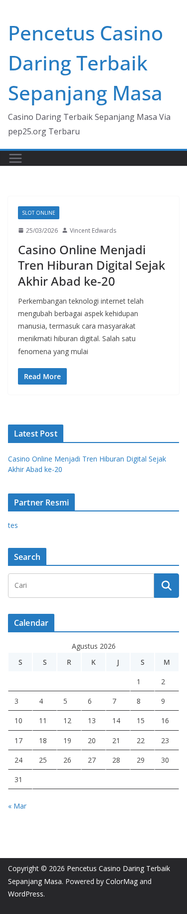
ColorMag (122, 881)
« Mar (17, 806)
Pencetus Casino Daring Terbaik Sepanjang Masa (85, 62)
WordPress (25, 894)
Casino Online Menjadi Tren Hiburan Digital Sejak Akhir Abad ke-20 (91, 265)
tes (13, 525)
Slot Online (38, 212)
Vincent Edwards (93, 230)
